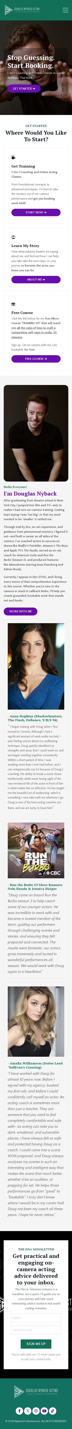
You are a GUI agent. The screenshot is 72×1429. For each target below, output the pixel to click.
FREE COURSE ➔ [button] (36, 359)
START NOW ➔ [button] (36, 212)
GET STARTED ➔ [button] (24, 88)
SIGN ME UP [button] (36, 1344)
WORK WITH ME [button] (20, 611)
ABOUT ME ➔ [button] (36, 279)
